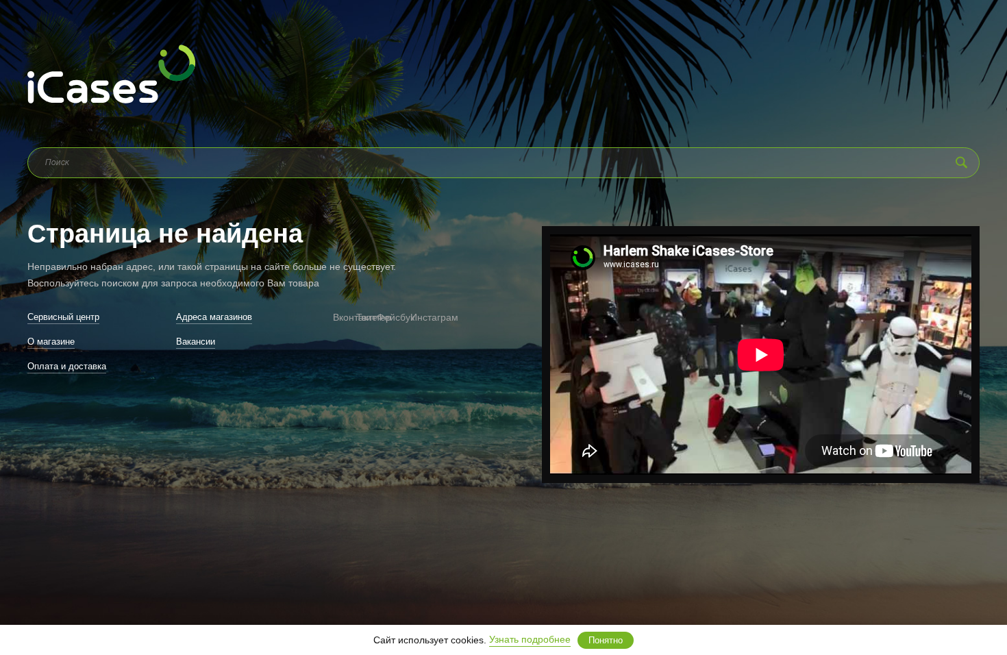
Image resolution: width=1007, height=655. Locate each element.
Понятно (605, 640)
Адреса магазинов (214, 317)
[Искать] (961, 163)
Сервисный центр (63, 317)
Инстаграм (417, 317)
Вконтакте (338, 317)
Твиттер (363, 317)
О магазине (51, 341)
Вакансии (195, 341)
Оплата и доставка (66, 366)
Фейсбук (387, 317)
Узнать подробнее (530, 639)
